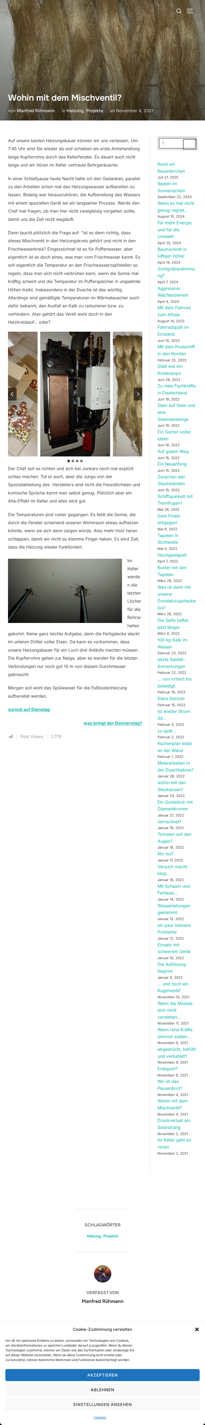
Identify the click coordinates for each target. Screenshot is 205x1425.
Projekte (94, 110)
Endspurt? (167, 1068)
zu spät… (166, 731)
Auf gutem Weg (173, 451)
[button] (197, 1329)
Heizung (75, 110)
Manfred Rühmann (36, 110)
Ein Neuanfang (172, 464)
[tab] (68, 461)
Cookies (100, 1417)
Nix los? (165, 853)
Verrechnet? (169, 821)
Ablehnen (102, 1389)
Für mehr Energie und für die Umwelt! (174, 229)
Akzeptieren (102, 1375)
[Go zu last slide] (12, 394)
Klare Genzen (170, 698)
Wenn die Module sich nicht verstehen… (174, 1010)
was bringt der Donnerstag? (113, 723)
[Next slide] (138, 394)
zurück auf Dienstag (29, 709)
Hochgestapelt (172, 555)
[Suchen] (190, 144)
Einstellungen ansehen (102, 1404)
